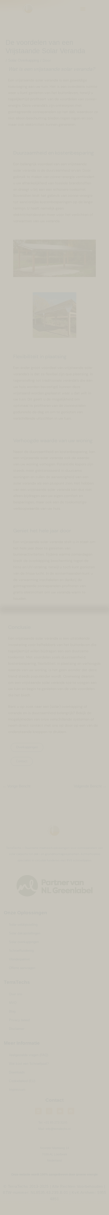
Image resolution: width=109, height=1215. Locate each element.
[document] (54, 607)
